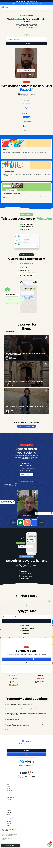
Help (8, 795)
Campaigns (9, 812)
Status (8, 792)
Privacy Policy (10, 799)
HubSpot (9, 821)
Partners (8, 788)
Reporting (9, 810)
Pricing (8, 786)
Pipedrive (9, 823)
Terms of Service (10, 797)
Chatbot (8, 808)
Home (8, 784)
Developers (9, 790)
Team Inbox (9, 805)
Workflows (9, 814)
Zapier (8, 825)
